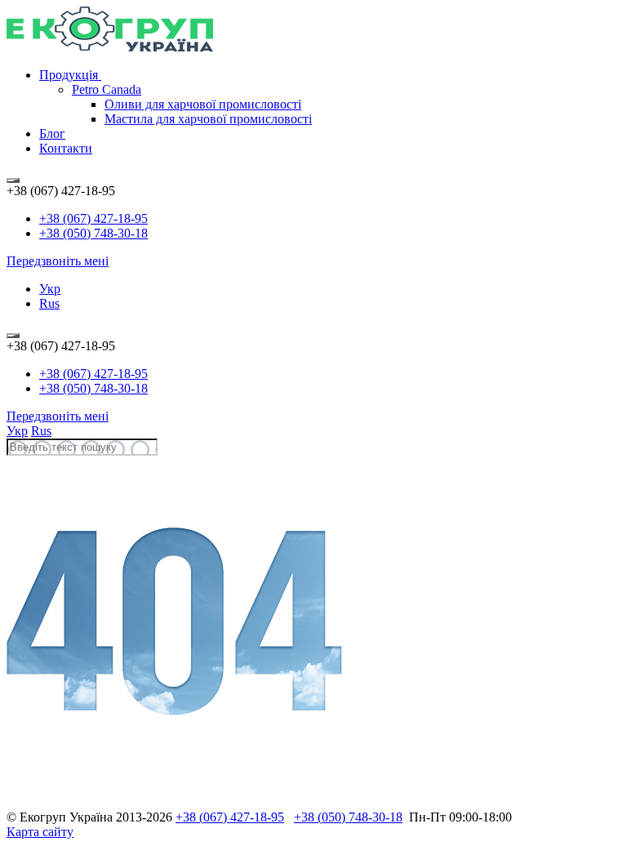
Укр (49, 289)
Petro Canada (106, 89)
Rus (49, 303)
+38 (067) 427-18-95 (93, 218)
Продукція (70, 75)
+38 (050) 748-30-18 (93, 233)
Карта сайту (40, 832)
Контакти (65, 148)
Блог (52, 133)
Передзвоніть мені (58, 261)
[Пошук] (13, 180)
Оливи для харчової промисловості (202, 104)
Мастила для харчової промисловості (208, 119)
